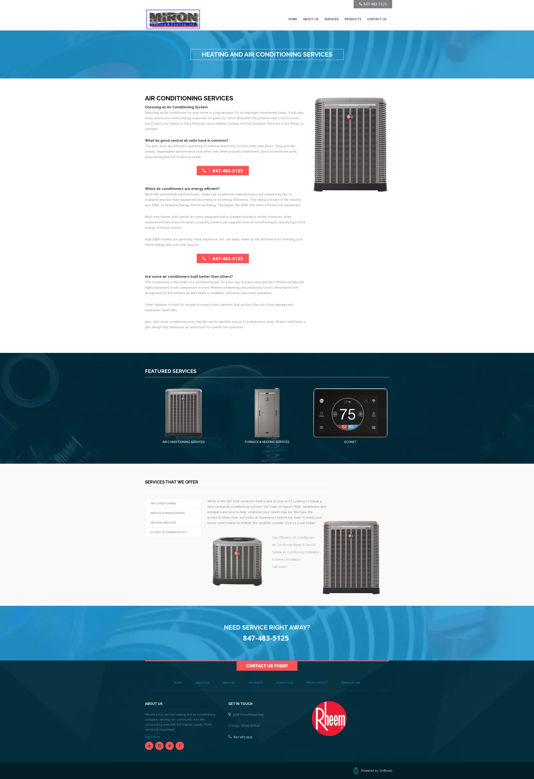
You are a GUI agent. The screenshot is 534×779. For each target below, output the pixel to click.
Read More (153, 737)
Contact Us (377, 19)
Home (292, 19)
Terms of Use (350, 682)
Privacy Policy (316, 682)
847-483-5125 (228, 170)
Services (331, 19)
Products (353, 19)
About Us (311, 19)
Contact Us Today (267, 665)
